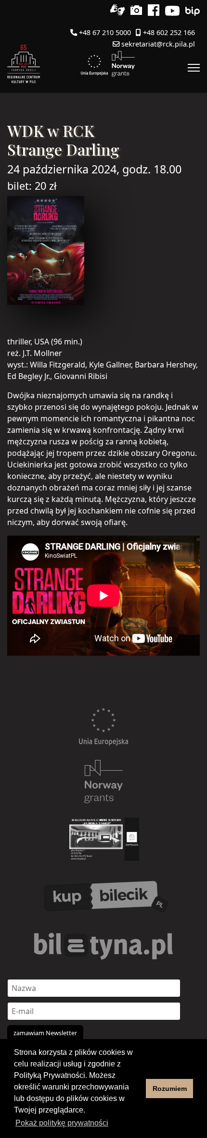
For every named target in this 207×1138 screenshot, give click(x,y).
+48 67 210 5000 (105, 32)
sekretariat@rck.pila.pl (158, 44)
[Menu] (194, 67)
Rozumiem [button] (170, 1088)
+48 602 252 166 (169, 32)
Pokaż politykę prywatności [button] (61, 1123)
